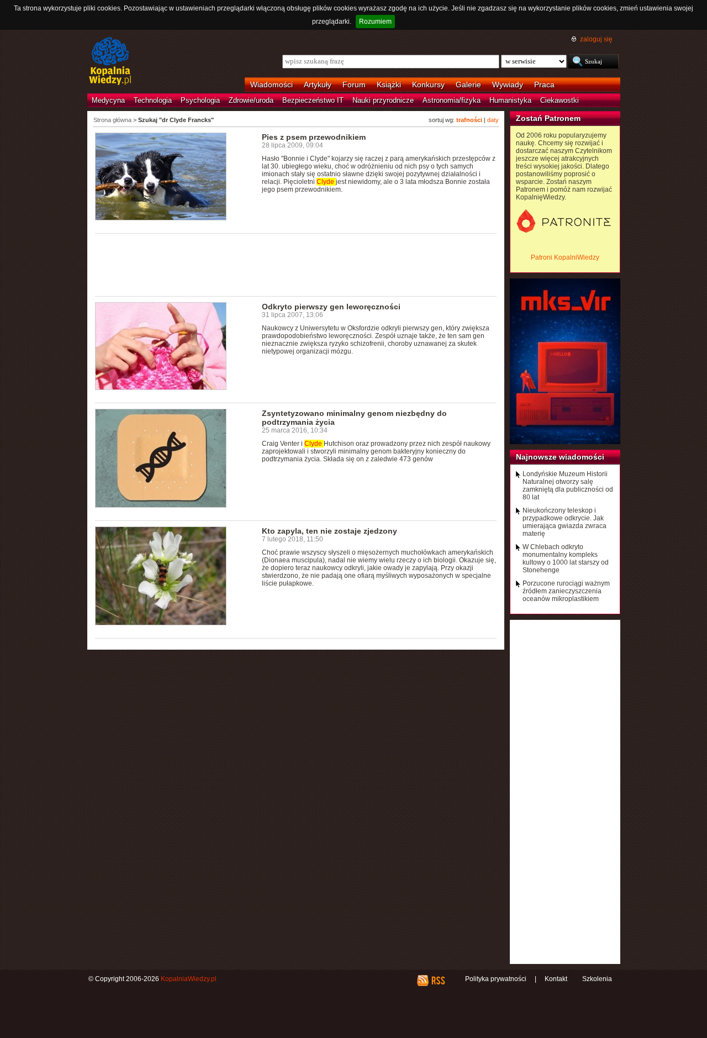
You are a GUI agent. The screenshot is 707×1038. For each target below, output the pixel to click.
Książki (389, 84)
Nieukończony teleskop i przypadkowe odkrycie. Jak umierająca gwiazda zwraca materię (564, 522)
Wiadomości (271, 84)
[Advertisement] (296, 264)
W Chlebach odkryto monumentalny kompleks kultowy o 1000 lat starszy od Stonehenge (566, 558)
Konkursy (428, 84)
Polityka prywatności (495, 979)
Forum (354, 84)
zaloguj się (596, 39)
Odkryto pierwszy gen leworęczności (331, 306)
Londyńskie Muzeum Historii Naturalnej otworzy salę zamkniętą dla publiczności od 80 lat (568, 485)
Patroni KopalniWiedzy (565, 257)
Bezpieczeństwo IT (313, 100)
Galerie (468, 84)
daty (493, 120)
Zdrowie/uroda (251, 100)
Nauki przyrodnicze (383, 100)
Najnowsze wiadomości (560, 456)
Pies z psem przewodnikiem (314, 137)
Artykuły (317, 84)
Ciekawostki (559, 100)
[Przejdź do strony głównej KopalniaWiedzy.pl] (110, 61)
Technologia (153, 100)
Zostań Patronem (548, 118)
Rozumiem (375, 21)
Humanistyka (510, 100)
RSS (437, 980)
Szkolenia (597, 979)
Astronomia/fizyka (452, 100)
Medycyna (108, 100)
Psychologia (200, 100)
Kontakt (556, 979)
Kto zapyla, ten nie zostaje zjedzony (329, 530)
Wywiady (507, 84)
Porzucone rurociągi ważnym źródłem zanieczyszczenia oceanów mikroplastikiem (566, 591)
